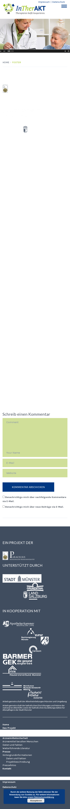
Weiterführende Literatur (18, 318)
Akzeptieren (36, 800)
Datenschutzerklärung (44, 797)
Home (6, 62)
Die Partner (9, 282)
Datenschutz (58, 2)
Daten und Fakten (13, 308)
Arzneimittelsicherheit (17, 288)
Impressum (44, 2)
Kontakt (8, 366)
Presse (7, 322)
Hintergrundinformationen (19, 332)
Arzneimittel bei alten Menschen (22, 298)
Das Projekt (10, 276)
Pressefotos (10, 362)
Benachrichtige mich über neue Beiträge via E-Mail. (34, 506)
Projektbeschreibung (19, 352)
